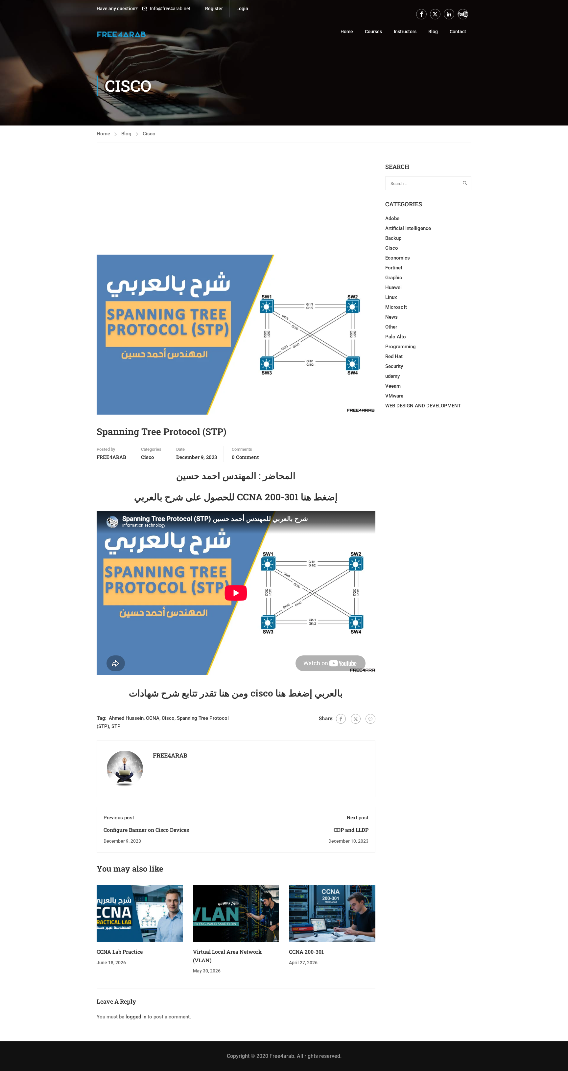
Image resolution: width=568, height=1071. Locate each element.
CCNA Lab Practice (120, 951)
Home (347, 31)
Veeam (393, 386)
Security (394, 366)
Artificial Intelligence (408, 228)
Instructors (405, 31)
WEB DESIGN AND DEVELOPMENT (423, 406)
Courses (373, 31)
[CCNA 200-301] (332, 913)
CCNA (152, 718)
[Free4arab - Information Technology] (121, 34)
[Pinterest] (370, 719)
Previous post (119, 818)
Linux (391, 297)
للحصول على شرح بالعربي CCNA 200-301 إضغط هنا (236, 497)
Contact (458, 31)
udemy (392, 376)
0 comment (245, 457)
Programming (400, 347)
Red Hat (394, 356)
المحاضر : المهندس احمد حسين (236, 475)
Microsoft (396, 307)
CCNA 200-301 (306, 951)
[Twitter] (356, 719)
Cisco (149, 134)
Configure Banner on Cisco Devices (146, 829)
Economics (397, 258)
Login (242, 8)
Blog (433, 31)
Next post (357, 818)
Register (214, 8)
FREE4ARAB (111, 457)
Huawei (393, 287)
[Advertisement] (236, 209)
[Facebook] (341, 719)
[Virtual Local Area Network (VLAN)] (236, 913)
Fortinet (393, 268)
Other (391, 327)
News (391, 317)
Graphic (393, 278)
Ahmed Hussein (126, 718)
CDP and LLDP (351, 829)
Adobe (392, 218)
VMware (394, 396)
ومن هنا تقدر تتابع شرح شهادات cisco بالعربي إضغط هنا (236, 693)
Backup (393, 238)
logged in (136, 1017)
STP (116, 726)
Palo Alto (395, 337)
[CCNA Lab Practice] (140, 913)
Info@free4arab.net (170, 8)
